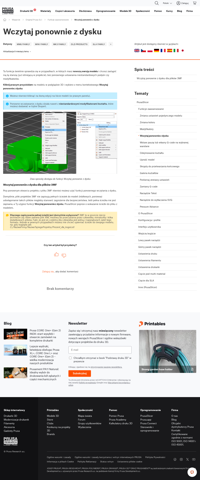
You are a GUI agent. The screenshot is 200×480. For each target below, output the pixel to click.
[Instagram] (181, 459)
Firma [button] (189, 11)
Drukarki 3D (10, 415)
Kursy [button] (169, 11)
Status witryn (107, 461)
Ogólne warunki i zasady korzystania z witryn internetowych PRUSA (108, 457)
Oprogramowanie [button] (105, 11)
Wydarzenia (84, 427)
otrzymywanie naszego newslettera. (106, 367)
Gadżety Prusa (12, 430)
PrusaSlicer (146, 415)
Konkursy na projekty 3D (58, 429)
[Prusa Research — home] (8, 11)
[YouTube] (193, 459)
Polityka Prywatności (155, 457)
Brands (51, 434)
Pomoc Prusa (116, 415)
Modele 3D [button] (125, 11)
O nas (174, 415)
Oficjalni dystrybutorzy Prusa (182, 425)
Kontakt (175, 430)
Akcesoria (9, 427)
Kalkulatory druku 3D (120, 423)
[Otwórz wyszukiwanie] (157, 3)
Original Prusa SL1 (34, 19)
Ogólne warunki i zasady (59, 457)
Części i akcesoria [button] (65, 11)
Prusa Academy (117, 419)
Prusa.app (145, 419)
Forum (81, 419)
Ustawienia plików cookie (129, 461)
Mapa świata (85, 415)
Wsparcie (16, 19)
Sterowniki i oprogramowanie (149, 429)
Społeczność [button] (143, 11)
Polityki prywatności (87, 382)
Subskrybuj (80, 373)
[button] (136, 50)
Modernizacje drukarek (16, 419)
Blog (174, 419)
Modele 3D (53, 415)
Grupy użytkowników (89, 423)
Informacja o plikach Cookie (60, 461)
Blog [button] (179, 11)
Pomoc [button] (158, 11)
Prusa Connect (148, 423)
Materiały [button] (45, 11)
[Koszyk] (195, 3)
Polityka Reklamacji (87, 461)
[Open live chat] (192, 472)
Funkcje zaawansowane (58, 19)
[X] (187, 459)
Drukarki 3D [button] (27, 10)
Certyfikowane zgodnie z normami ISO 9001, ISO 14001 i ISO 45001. (183, 439)
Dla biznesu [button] (85, 11)
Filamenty (9, 423)
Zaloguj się (48, 271)
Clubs (50, 423)
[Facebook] (175, 459)
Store (50, 419)
